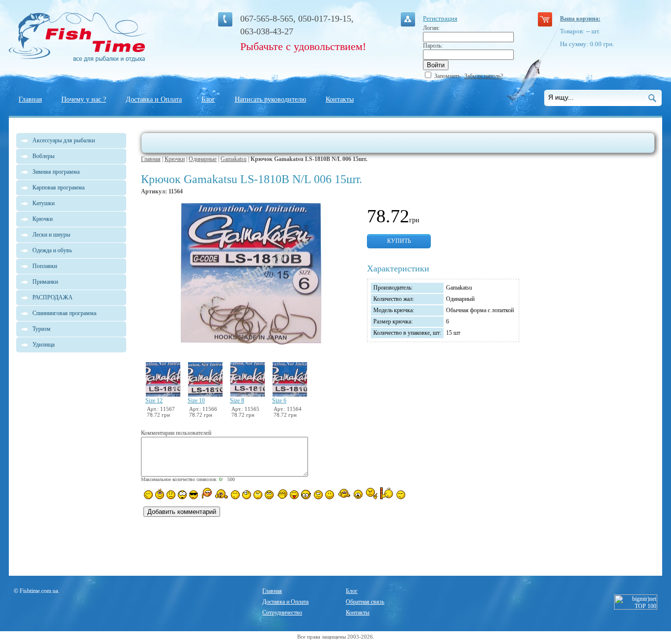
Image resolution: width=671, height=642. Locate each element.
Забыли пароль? (483, 76)
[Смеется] (148, 495)
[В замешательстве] (258, 495)
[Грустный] (171, 495)
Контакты (340, 99)
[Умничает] (306, 494)
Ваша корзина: (580, 18)
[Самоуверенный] (193, 495)
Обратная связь (365, 601)
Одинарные (203, 159)
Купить (399, 241)
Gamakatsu (234, 159)
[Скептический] (401, 495)
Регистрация (440, 18)
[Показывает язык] (294, 495)
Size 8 (237, 400)
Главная (30, 99)
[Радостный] (343, 494)
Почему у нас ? (83, 99)
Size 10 (196, 400)
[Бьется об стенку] (386, 493)
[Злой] (282, 494)
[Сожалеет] (358, 494)
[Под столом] (247, 495)
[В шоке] (182, 495)
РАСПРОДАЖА (52, 297)
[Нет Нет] (371, 493)
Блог (208, 99)
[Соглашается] (330, 495)
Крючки (175, 159)
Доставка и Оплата (154, 99)
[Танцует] (221, 494)
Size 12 (154, 400)
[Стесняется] (206, 493)
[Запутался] (318, 495)
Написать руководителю (270, 99)
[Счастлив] (235, 495)
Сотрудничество (282, 612)
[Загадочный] (269, 495)
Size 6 (279, 400)
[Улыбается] (160, 494)
